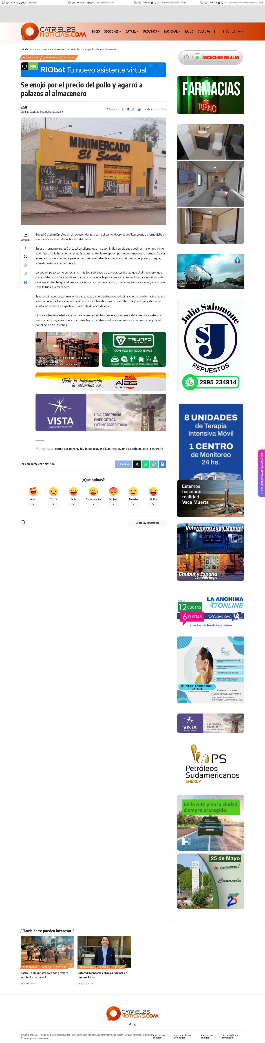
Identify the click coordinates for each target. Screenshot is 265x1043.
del (81, 448)
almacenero (71, 448)
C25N (24, 106)
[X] (227, 31)
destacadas (91, 448)
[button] (214, 31)
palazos (136, 448)
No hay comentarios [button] (149, 523)
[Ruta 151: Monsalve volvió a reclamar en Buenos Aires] (104, 952)
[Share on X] (128, 109)
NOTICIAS (69, 57)
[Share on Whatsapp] (25, 265)
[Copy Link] (133, 109)
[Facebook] (223, 31)
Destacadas (30, 57)
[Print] (139, 109)
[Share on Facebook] (122, 109)
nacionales (113, 448)
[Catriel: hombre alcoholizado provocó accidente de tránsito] (47, 952)
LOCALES (46, 967)
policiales (97, 320)
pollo (146, 448)
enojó (103, 448)
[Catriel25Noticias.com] (53, 31)
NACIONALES (51, 57)
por (152, 448)
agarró (59, 448)
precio (159, 448)
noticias (126, 448)
